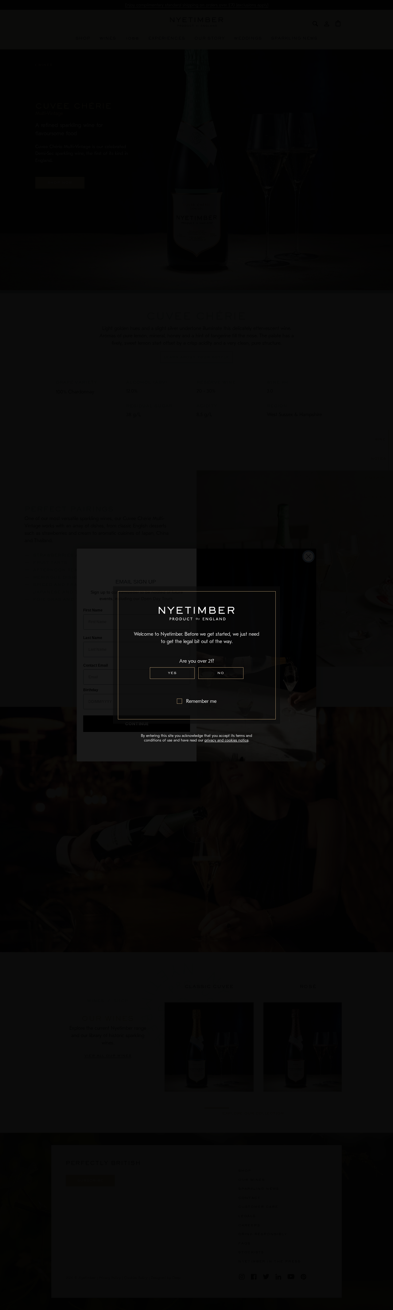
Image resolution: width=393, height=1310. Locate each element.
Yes (172, 673)
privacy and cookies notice (226, 740)
